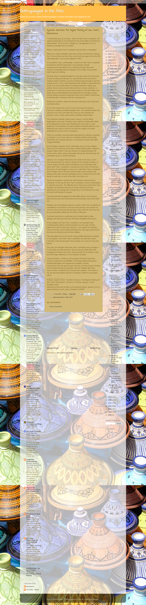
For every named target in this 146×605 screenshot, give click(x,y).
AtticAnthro (30, 586)
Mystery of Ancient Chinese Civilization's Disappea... (114, 123)
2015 (110, 63)
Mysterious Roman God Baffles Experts (115, 277)
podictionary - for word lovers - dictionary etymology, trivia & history (33, 571)
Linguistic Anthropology (31, 460)
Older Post (95, 348)
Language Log (32, 362)
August (112, 78)
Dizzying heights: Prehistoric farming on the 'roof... (115, 303)
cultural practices (59, 297)
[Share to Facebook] (91, 294)
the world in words (33, 431)
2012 (110, 403)
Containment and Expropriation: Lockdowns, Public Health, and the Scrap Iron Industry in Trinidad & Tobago (33, 394)
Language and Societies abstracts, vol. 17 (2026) (33, 279)
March (112, 93)
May (111, 87)
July (111, 81)
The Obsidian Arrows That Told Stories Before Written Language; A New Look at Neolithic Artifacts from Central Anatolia (33, 232)
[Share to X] (89, 294)
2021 (110, 54)
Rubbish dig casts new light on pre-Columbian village (115, 359)
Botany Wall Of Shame (31, 518)
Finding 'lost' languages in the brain (114, 321)
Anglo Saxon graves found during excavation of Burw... (115, 338)
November (114, 69)
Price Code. (30, 253)
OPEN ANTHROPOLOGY (33, 387)
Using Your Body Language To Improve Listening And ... (115, 134)
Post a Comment (56, 306)
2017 (110, 57)
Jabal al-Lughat (32, 200)
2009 (110, 412)
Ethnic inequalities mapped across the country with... (115, 199)
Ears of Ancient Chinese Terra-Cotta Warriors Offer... (115, 379)
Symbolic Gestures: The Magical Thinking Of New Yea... (115, 105)
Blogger (96, 599)
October (113, 72)
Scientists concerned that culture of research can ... (115, 210)
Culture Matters (32, 336)
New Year (69, 297)
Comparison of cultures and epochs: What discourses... (115, 181)
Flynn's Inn (30, 488)
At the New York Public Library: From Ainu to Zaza (33, 435)
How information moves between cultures (115, 152)
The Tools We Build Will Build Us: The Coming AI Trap (32, 339)
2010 (110, 409)
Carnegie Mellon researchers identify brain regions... (115, 238)
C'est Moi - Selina (32, 590)
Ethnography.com (33, 304)
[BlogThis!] (87, 294)
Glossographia (32, 275)
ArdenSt (80, 599)
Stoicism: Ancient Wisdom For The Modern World (115, 114)
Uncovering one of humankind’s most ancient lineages (115, 190)
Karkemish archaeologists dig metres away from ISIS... (115, 388)
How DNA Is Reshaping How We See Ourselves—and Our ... (114, 349)
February (113, 96)
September (114, 75)
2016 (110, 60)
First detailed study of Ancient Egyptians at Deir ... (114, 313)
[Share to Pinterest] (93, 294)
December (114, 66)
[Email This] (85, 294)
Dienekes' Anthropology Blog (33, 423)
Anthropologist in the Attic (42, 11)
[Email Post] (80, 294)
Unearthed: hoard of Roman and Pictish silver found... (114, 220)
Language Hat (31, 251)
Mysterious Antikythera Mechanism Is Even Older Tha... (115, 247)
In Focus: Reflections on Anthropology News (32, 541)
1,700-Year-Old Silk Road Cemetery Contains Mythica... (114, 294)
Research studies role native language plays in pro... (115, 143)
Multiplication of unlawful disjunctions (33, 365)
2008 (110, 415)
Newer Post (52, 348)
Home (74, 348)
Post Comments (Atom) (65, 353)
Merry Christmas (32, 426)
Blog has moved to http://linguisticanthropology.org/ (33, 465)
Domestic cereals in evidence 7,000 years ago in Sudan (115, 229)
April (111, 90)
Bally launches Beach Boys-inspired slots (33, 490)
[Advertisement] (73, 329)
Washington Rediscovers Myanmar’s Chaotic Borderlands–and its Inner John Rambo (32, 309)
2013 (110, 400)
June (112, 84)
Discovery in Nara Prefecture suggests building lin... (114, 161)
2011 (110, 406)
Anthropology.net (33, 225)
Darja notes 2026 (32, 202)
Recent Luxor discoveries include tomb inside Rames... (114, 172)
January (113, 99)
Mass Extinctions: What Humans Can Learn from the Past (115, 284)
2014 (110, 397)
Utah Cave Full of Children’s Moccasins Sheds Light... (115, 329)
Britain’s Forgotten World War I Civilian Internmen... (114, 369)
